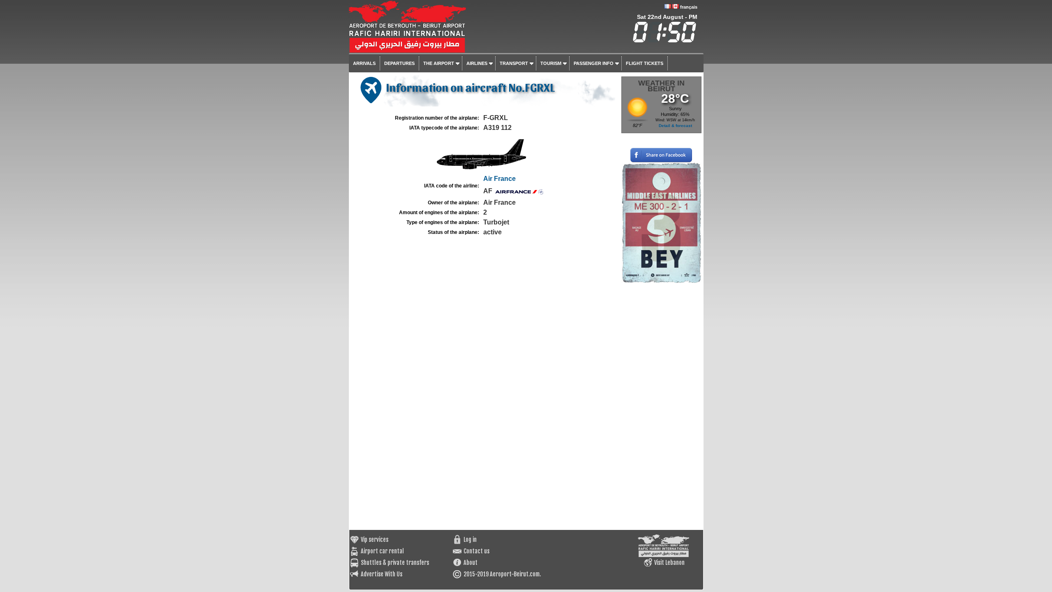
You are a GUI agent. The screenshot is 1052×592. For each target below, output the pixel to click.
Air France (499, 178)
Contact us (476, 551)
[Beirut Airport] (466, 47)
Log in (470, 539)
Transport (514, 63)
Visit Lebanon (669, 562)
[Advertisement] (661, 406)
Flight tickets (644, 63)
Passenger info (594, 63)
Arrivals (364, 63)
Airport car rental (382, 551)
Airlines (476, 63)
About (471, 562)
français (688, 7)
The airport (438, 63)
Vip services (374, 539)
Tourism (550, 63)
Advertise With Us (381, 574)
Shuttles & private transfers (395, 562)
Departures (399, 63)
